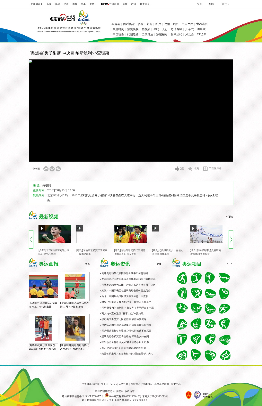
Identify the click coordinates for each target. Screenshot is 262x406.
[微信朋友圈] (58, 168)
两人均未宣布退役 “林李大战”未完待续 (122, 313)
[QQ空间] (52, 168)
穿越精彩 (162, 34)
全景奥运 (147, 34)
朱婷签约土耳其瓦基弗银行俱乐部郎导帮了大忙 (127, 353)
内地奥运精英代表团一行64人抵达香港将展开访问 (129, 284)
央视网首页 (36, 4)
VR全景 (202, 34)
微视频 (146, 29)
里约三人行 (160, 29)
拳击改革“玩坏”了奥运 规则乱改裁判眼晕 (124, 348)
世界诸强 (202, 24)
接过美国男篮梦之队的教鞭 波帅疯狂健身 (124, 319)
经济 (66, 4)
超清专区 (176, 29)
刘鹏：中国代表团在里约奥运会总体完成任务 (126, 290)
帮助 (211, 4)
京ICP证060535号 (94, 396)
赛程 (140, 24)
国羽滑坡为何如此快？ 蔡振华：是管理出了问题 (128, 307)
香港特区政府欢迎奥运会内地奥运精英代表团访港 (129, 279)
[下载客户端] (205, 168)
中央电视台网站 (90, 384)
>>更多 (229, 216)
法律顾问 (147, 384)
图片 (158, 24)
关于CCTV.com (109, 384)
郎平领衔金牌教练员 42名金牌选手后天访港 (125, 342)
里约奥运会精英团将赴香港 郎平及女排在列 (125, 336)
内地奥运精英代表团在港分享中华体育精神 (125, 273)
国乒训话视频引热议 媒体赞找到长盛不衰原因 (126, 330)
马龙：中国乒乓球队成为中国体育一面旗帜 (125, 296)
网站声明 (135, 384)
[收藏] (190, 168)
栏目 (133, 4)
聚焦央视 (133, 29)
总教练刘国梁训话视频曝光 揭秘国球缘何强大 (126, 325)
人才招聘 (124, 384)
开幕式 (189, 29)
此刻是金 (133, 34)
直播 (125, 4)
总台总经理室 (161, 384)
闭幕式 (201, 29)
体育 (74, 4)
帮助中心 (176, 384)
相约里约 (176, 34)
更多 (87, 263)
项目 (176, 24)
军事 (83, 4)
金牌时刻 (118, 29)
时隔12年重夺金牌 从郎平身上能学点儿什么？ (126, 302)
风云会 (189, 34)
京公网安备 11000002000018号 (125, 396)
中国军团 (187, 24)
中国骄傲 (118, 34)
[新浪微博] (46, 168)
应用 (224, 4)
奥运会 (116, 24)
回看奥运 (129, 24)
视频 (57, 4)
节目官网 (114, 4)
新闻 (48, 4)
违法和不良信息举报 (73, 396)
